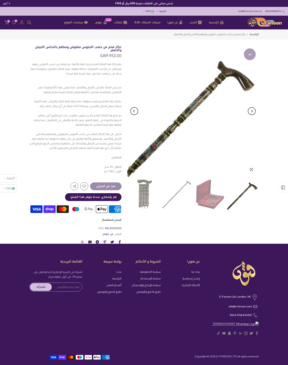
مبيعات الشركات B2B (147, 22)
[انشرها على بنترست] (105, 242)
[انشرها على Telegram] (97, 242)
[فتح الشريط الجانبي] (283, 187)
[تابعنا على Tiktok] (218, 333)
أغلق (280, 3)
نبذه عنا (195, 271)
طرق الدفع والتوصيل (148, 291)
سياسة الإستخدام (150, 278)
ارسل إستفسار (111, 219)
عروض (102, 22)
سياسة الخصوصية (150, 271)
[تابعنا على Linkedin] (240, 333)
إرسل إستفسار (191, 278)
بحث (118, 271)
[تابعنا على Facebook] (257, 333)
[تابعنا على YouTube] (224, 333)
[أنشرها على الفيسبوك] (119, 242)
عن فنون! (172, 22)
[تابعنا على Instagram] (246, 333)
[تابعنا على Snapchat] (229, 333)
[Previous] (252, 111)
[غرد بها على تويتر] (112, 242)
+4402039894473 (273, 11)
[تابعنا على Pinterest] (235, 333)
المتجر (193, 22)
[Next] (134, 111)
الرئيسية (214, 22)
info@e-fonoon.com (248, 11)
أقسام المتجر (113, 285)
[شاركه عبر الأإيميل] (90, 242)
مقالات (118, 22)
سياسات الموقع (73, 22)
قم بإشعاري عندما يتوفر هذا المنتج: (93, 197)
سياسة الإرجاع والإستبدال (146, 285)
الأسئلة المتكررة (191, 285)
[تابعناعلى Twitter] (251, 333)
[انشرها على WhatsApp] (82, 242)
